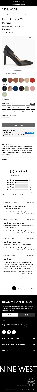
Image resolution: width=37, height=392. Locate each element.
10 (18, 111)
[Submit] (34, 320)
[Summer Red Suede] (32, 80)
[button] (29, 214)
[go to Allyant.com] (31, 382)
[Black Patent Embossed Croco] (4, 88)
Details (4, 159)
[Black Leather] (4, 80)
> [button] (31, 288)
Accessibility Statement (11, 390)
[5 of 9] (18, 70)
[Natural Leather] (15, 80)
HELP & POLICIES (10, 339)
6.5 (18, 107)
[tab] (10, 315)
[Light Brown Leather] (10, 80)
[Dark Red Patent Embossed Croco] (21, 88)
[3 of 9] (16, 70)
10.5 (23, 111)
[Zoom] (18, 52)
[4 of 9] (17, 70)
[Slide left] (2, 4)
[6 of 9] (19, 70)
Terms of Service (22, 390)
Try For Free (19, 134)
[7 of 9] (20, 70)
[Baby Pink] (32, 88)
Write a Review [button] (18, 194)
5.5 (9, 107)
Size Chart (32, 103)
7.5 (28, 107)
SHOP (5, 350)
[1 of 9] (14, 70)
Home (3, 15)
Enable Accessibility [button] (18, 1)
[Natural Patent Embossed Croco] (10, 88)
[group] (18, 4)
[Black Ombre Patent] (27, 88)
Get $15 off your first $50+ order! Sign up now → (18, 4)
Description (6, 144)
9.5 (14, 111)
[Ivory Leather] (27, 80)
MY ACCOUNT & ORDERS (14, 344)
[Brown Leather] (21, 80)
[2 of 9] (15, 70)
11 (28, 111)
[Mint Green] (4, 94)
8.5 (4, 111)
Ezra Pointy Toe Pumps (10, 212)
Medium (6, 119)
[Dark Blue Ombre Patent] (15, 88)
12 (32, 111)
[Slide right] (35, 4)
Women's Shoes (11, 15)
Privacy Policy (31, 390)
